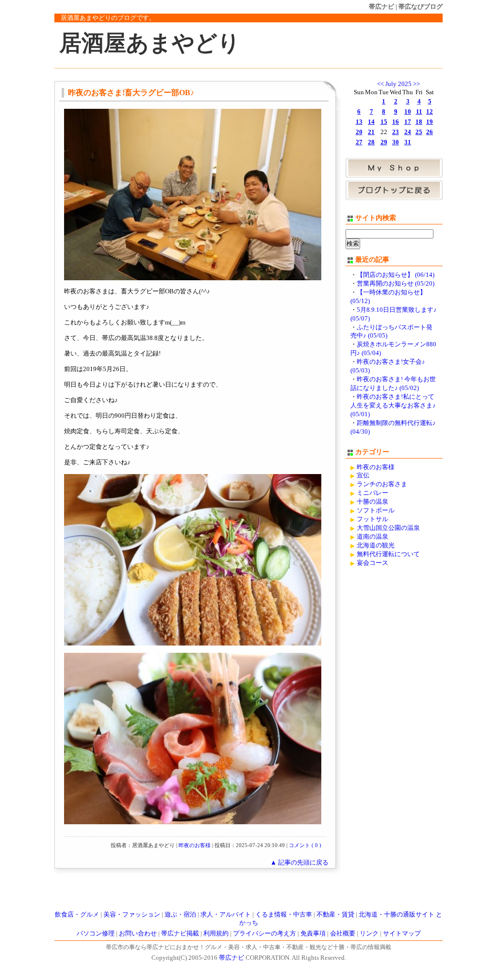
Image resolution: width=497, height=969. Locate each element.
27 (359, 142)
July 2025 (398, 84)
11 (419, 111)
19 (429, 122)
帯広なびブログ (420, 6)
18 (418, 122)
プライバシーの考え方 (264, 933)
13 (359, 122)
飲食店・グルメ (77, 914)
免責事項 (313, 933)
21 (371, 132)
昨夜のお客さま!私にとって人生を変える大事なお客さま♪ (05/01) (393, 405)
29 (384, 142)
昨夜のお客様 (195, 845)
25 (418, 132)
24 (407, 132)
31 (407, 142)
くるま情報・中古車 (283, 914)
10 (407, 111)
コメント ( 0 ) (305, 845)
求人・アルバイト (225, 914)
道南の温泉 (372, 536)
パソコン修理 (96, 933)
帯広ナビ (381, 6)
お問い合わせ (138, 933)
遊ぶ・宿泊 (180, 914)
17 (407, 122)
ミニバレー (372, 493)
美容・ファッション (131, 914)
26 (429, 132)
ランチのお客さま (382, 484)
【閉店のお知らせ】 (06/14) (395, 275)
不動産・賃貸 (335, 914)
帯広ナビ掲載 (180, 933)
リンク (369, 933)
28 (371, 142)
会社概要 (342, 933)
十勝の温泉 (372, 501)
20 (359, 132)
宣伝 (363, 475)
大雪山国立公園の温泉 (388, 528)
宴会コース (372, 563)
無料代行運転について (388, 554)
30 (395, 142)
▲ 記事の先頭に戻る (299, 862)
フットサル (372, 519)
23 (395, 132)
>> (416, 84)
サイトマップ (402, 933)
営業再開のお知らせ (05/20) (395, 283)
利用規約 (216, 933)
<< (380, 84)
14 (371, 122)
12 (429, 111)
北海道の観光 (376, 545)
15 (384, 122)
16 (395, 122)
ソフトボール (376, 510)
